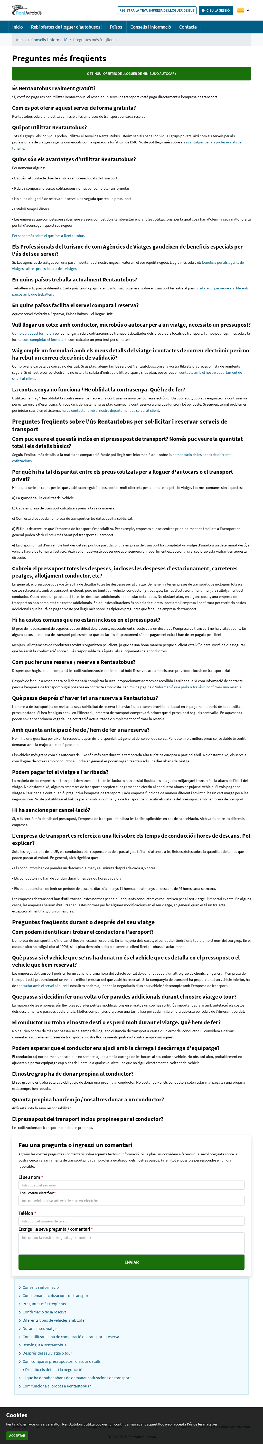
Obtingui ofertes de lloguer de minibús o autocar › (131, 73)
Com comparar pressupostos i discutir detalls (61, 1361)
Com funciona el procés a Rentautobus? (56, 1385)
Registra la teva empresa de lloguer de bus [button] (156, 10)
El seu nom (30, 1177)
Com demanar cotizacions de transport (56, 1295)
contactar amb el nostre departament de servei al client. (115, 410)
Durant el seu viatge (39, 1328)
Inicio (17, 27)
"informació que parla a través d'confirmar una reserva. (198, 686)
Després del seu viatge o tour (47, 1353)
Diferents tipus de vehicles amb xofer (54, 1320)
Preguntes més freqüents (44, 1303)
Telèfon (27, 1213)
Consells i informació (150, 27)
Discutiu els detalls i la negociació (53, 1369)
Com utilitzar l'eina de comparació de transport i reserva (70, 1336)
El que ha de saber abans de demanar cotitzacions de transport (76, 1377)
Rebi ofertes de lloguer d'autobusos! (66, 27)
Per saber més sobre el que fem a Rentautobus (48, 235)
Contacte (188, 27)
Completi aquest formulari (33, 333)
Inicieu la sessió (216, 10)
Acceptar (17, 1435)
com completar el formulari (44, 339)
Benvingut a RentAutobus (44, 1344)
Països (116, 27)
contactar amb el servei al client (42, 985)
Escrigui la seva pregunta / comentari (55, 1229)
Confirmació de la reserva (44, 1311)
